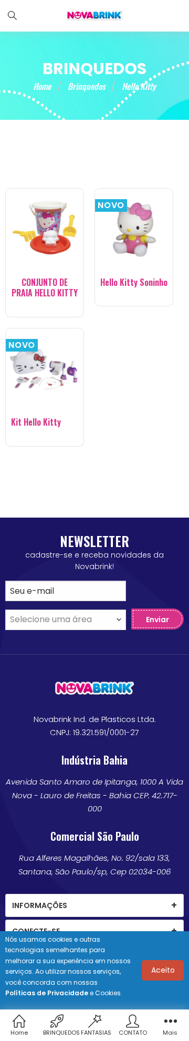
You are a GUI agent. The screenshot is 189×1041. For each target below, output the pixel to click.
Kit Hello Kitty (36, 422)
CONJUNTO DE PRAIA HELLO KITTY (45, 288)
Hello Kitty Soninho (133, 282)
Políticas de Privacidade (46, 992)
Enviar (157, 619)
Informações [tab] (39, 905)
